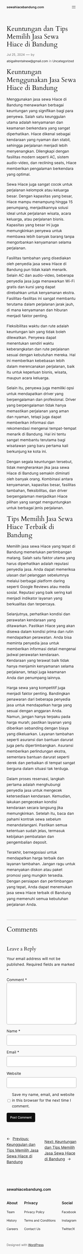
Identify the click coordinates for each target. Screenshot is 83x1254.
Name (13, 1031)
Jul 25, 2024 (16, 54)
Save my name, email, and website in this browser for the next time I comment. (43, 1100)
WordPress (36, 1245)
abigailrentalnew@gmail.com (27, 61)
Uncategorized (63, 61)
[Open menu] (73, 7)
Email (13, 1052)
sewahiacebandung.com (25, 7)
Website (14, 1073)
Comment (17, 980)
